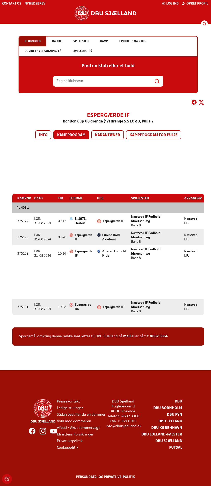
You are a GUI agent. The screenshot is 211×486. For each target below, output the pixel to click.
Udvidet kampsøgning (41, 51)
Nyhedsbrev (35, 3)
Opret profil (197, 3)
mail (127, 336)
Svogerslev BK (83, 307)
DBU (178, 401)
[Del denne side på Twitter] (201, 103)
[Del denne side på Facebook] (194, 103)
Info (43, 135)
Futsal (175, 448)
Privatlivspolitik (70, 441)
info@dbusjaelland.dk (123, 426)
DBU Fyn (174, 415)
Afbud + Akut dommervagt (78, 428)
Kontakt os (11, 3)
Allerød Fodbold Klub (114, 253)
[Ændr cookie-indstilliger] (7, 479)
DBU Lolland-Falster (161, 434)
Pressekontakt (68, 401)
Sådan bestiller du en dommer (81, 415)
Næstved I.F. (190, 221)
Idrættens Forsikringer (75, 434)
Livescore (80, 51)
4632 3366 (159, 336)
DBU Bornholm (167, 408)
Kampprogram (71, 135)
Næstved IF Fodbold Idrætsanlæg (146, 219)
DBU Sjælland (168, 441)
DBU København (166, 428)
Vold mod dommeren (74, 421)
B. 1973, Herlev (81, 221)
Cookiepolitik (67, 448)
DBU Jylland (170, 421)
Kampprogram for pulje (154, 135)
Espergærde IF (113, 221)
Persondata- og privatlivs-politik (105, 477)
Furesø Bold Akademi (111, 237)
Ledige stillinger (70, 408)
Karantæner (107, 135)
